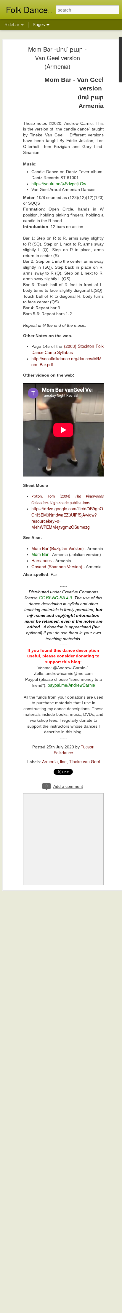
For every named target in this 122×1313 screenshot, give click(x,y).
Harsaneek (41, 560)
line (63, 761)
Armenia (50, 761)
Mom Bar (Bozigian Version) (57, 548)
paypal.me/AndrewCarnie (71, 685)
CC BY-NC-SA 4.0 (55, 597)
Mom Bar (40, 554)
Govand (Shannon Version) (56, 566)
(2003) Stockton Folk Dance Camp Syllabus (67, 349)
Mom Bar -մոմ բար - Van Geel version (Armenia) (57, 58)
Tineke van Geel (84, 761)
